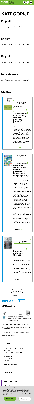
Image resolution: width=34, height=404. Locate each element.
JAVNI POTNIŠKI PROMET (19, 245)
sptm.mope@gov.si (10, 364)
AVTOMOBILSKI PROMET (19, 238)
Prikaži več (17, 291)
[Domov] (7, 2)
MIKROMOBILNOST (18, 106)
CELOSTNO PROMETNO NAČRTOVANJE (22, 103)
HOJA (15, 160)
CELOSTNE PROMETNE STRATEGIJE (21, 99)
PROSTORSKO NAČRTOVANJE (20, 113)
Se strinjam (10, 399)
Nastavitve (24, 399)
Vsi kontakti (8, 372)
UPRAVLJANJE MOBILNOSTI (20, 110)
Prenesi (16, 147)
